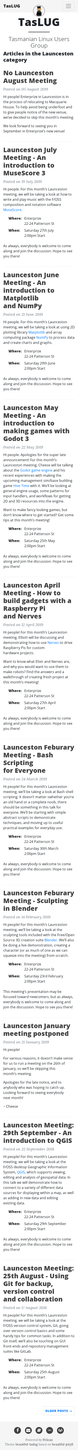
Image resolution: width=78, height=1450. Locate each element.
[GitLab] (60, 1430)
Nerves (53, 642)
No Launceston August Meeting (30, 76)
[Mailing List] (28, 1430)
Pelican (48, 1440)
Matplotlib (36, 332)
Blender (50, 940)
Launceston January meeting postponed (36, 1029)
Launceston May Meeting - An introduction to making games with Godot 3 (36, 423)
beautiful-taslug (27, 1444)
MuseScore (12, 209)
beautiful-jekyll (62, 1444)
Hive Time (21, 485)
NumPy (42, 337)
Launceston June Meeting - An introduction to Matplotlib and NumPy (31, 290)
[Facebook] (18, 1430)
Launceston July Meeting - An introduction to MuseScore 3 (30, 161)
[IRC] (39, 1430)
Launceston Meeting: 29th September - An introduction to (38, 1133)
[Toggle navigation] (68, 6)
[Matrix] (50, 1430)
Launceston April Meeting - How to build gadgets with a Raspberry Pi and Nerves (37, 600)
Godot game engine (36, 470)
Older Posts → (58, 1411)
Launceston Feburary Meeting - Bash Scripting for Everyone (38, 759)
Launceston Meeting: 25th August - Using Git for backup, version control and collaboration (38, 1283)
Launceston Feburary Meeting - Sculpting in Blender (38, 900)
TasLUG (11, 6)
